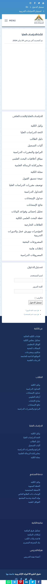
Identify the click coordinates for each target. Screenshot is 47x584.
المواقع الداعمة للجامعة (30, 356)
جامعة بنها (10, 574)
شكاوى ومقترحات (32, 352)
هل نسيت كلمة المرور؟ (32, 310)
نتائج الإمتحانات (35, 204)
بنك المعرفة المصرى (31, 542)
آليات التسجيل (35, 145)
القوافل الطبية (34, 502)
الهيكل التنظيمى (33, 344)
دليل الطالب (36, 138)
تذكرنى (40, 297)
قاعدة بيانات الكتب (32, 538)
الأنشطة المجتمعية (32, 490)
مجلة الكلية (37, 171)
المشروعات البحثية (33, 241)
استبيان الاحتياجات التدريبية (30, 11)
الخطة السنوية (34, 486)
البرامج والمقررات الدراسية (28, 152)
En (27, 7)
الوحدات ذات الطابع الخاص (29, 494)
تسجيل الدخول (38, 7)
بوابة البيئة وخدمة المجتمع (29, 498)
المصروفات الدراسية (32, 255)
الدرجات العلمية (33, 360)
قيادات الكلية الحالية (32, 336)
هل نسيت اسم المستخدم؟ (31, 314)
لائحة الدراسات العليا (32, 132)
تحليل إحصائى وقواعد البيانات (27, 211)
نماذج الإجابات (34, 401)
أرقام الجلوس (34, 397)
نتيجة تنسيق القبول (33, 178)
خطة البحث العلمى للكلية (29, 218)
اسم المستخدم (36, 275)
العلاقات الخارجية (33, 224)
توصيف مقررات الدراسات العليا (26, 185)
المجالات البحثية (33, 348)
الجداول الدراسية (33, 191)
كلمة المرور (38, 286)
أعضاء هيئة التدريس (32, 556)
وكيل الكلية (37, 125)
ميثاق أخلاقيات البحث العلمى (27, 158)
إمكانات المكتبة (33, 534)
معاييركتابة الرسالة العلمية (29, 165)
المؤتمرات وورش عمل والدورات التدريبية (25, 233)
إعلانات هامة (36, 248)
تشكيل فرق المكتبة (32, 530)
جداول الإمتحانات (34, 198)
